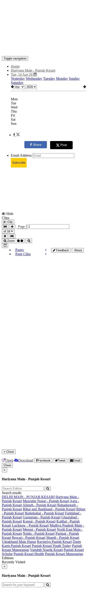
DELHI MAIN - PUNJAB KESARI (28, 497)
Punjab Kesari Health (29, 554)
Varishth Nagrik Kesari (46, 550)
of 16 (7, 231)
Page (21, 226)
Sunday (74, 78)
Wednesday (34, 78)
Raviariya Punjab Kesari (54, 542)
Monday (62, 78)
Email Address (21, 155)
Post (63, 145)
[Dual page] (5, 245)
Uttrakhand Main (14, 542)
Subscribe (18, 162)
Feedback (62, 250)
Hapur (31, 542)
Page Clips (23, 254)
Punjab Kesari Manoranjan (64, 554)
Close (7, 465)
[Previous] (45, 250)
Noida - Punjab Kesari (39, 533)
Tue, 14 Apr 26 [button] (22, 74)
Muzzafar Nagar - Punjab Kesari (46, 501)
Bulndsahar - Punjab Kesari (44, 513)
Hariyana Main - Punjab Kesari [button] (33, 70)
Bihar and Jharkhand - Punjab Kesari (49, 509)
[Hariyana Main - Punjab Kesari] (44, 49)
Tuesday (49, 78)
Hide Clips (7, 215)
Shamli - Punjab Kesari (62, 538)
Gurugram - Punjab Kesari (41, 517)
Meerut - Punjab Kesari (39, 529)
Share (37, 144)
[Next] (45, 254)
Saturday (17, 83)
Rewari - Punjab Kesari (28, 538)
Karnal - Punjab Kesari (39, 521)
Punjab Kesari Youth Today (51, 546)
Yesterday (18, 78)
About (78, 250)
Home (15, 66)
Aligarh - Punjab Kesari (39, 505)
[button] (16, 135)
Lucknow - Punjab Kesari (30, 525)
